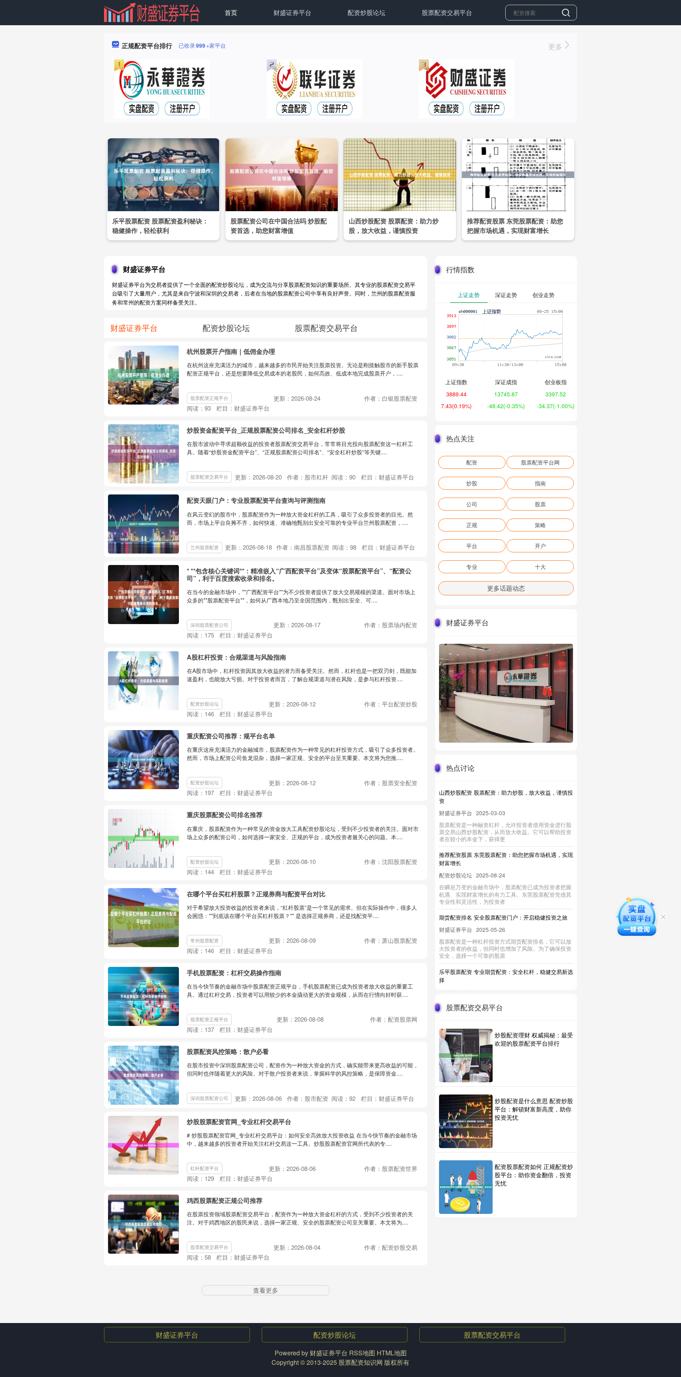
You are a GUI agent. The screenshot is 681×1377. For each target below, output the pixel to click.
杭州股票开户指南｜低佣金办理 (231, 351)
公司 (471, 504)
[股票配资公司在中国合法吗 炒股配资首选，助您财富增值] (281, 174)
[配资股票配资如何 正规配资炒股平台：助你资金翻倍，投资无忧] (466, 1187)
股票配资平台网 (540, 462)
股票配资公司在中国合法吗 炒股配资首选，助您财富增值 (279, 225)
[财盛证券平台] (151, 12)
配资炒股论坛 (366, 12)
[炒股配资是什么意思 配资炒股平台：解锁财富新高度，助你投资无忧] (466, 1121)
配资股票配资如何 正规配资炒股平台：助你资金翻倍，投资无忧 (534, 1174)
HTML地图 (392, 1352)
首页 (231, 12)
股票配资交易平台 (447, 12)
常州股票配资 (204, 940)
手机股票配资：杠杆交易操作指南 (234, 972)
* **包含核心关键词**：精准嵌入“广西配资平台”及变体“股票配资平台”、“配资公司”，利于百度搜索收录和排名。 (299, 574)
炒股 (471, 483)
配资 (471, 462)
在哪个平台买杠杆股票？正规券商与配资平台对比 (256, 893)
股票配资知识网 (361, 1362)
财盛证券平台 (292, 12)
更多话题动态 (506, 588)
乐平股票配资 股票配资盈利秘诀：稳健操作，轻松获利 (160, 225)
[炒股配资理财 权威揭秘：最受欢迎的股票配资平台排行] (466, 1055)
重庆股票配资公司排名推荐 (224, 814)
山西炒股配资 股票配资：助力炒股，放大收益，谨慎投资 (394, 225)
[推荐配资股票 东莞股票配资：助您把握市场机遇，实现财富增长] (518, 174)
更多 (556, 46)
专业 (471, 566)
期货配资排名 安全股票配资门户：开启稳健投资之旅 (503, 901)
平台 (471, 546)
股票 (540, 504)
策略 (540, 525)
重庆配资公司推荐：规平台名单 (231, 735)
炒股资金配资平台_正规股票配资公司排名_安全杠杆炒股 (266, 430)
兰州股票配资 (204, 547)
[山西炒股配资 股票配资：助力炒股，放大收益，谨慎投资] (400, 174)
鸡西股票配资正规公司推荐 (224, 1200)
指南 (540, 483)
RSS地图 (362, 1352)
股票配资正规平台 (209, 397)
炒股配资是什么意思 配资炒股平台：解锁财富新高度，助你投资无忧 (534, 1108)
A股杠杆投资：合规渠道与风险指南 (236, 657)
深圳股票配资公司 (209, 624)
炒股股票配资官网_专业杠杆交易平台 (239, 1121)
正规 (471, 525)
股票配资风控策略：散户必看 (228, 1051)
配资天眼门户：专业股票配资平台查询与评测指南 (256, 500)
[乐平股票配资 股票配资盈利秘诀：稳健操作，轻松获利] (163, 174)
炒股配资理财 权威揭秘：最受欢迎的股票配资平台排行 (534, 1039)
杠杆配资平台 (204, 1168)
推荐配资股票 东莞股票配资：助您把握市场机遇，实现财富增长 (515, 225)
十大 (540, 566)
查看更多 (265, 1290)
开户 (540, 546)
